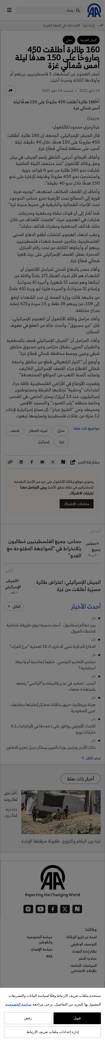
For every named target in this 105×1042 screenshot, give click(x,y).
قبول (77, 1018)
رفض (28, 1018)
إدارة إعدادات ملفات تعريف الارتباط (53, 1032)
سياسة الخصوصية (18, 1004)
